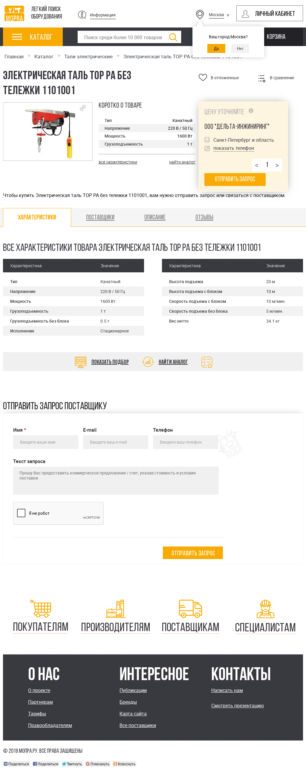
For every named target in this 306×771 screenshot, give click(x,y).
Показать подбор (110, 362)
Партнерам (40, 702)
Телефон (163, 430)
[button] (83, 108)
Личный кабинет (275, 14)
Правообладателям (50, 725)
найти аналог (182, 162)
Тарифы (37, 713)
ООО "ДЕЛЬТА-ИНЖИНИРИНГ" (236, 127)
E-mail (90, 430)
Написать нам (227, 690)
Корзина (276, 37)
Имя (19, 430)
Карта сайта (133, 713)
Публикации (133, 690)
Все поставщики (138, 725)
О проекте (39, 690)
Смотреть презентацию (237, 705)
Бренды (128, 702)
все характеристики (118, 162)
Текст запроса (29, 461)
